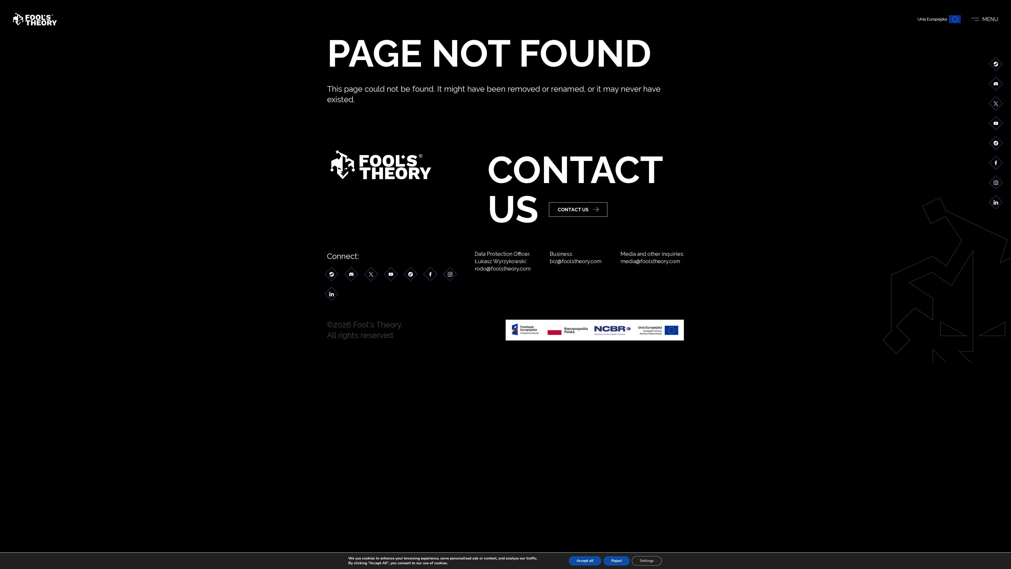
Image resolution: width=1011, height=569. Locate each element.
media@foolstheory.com (650, 261)
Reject (616, 560)
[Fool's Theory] (35, 19)
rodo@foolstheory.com (503, 269)
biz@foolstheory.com (575, 261)
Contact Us (573, 209)
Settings (647, 560)
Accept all (585, 560)
